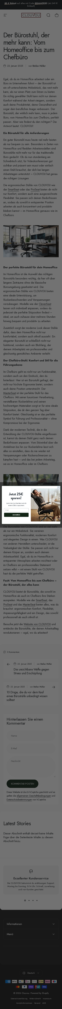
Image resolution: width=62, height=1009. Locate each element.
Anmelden (16, 515)
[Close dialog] (58, 487)
